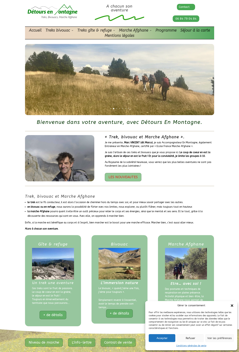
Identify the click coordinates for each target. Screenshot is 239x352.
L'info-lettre (82, 342)
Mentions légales (119, 36)
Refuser (190, 338)
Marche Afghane (133, 31)
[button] (232, 305)
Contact (184, 7)
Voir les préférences (219, 338)
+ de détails (53, 315)
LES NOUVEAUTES (123, 177)
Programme (166, 31)
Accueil (35, 31)
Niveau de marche (44, 342)
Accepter (162, 338)
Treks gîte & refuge (94, 31)
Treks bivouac (57, 31)
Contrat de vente (118, 342)
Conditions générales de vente (191, 345)
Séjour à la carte (195, 31)
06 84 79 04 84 (185, 18)
